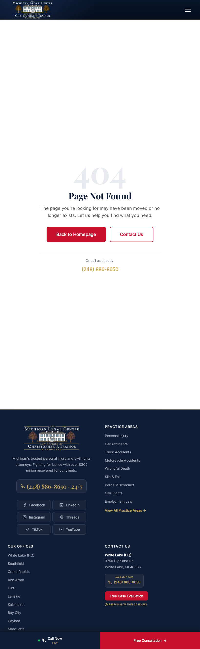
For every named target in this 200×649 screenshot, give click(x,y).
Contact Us (131, 234)
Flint (11, 588)
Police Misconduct (119, 485)
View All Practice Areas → (125, 510)
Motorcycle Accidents (122, 460)
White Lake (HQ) (21, 555)
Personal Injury (116, 436)
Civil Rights (113, 493)
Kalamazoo (16, 604)
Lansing (14, 596)
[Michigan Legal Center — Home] (32, 10)
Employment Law (118, 501)
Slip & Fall (112, 477)
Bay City (14, 612)
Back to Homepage (76, 234)
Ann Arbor (16, 580)
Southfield (16, 563)
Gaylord (14, 621)
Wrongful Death (117, 468)
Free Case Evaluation (126, 596)
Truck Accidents (118, 452)
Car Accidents (116, 444)
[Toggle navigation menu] (187, 9)
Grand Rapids (19, 571)
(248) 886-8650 (100, 269)
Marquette (16, 629)
